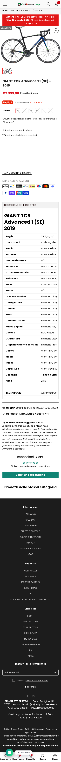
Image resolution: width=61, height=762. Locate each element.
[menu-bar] (7, 4)
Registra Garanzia (30, 582)
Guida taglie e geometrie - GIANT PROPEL (30, 599)
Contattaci (30, 570)
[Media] (56, 30)
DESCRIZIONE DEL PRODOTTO (20, 205)
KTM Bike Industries (30, 644)
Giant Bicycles (30, 621)
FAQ (30, 593)
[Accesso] (48, 4)
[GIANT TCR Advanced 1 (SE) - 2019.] (30, 45)
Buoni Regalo (30, 588)
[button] (55, 672)
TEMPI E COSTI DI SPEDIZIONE (17, 172)
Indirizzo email (11, 672)
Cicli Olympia (30, 633)
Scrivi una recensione (30, 475)
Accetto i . (32, 680)
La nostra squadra (30, 548)
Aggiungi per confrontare (18, 130)
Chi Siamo (31, 514)
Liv (30, 650)
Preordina (30, 576)
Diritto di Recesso (30, 531)
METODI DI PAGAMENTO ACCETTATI (27, 414)
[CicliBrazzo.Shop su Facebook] (27, 696)
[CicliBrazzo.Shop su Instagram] (34, 696)
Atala (31, 656)
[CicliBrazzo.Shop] (28, 4)
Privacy (31, 542)
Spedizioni (30, 519)
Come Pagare (30, 525)
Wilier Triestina (31, 627)
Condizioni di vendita (30, 537)
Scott (30, 616)
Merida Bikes (30, 638)
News (30, 554)
